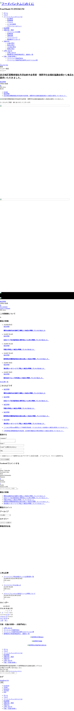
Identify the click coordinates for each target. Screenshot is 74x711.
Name (1, 443)
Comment (3, 438)
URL (1, 451)
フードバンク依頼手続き (11, 630)
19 (1, 616)
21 (4, 616)
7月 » (6, 620)
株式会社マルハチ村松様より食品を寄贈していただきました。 (24, 378)
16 (8, 614)
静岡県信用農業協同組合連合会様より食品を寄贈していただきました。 (27, 359)
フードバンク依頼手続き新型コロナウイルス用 (19, 632)
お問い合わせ (8, 628)
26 (1, 618)
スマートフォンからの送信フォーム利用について (19, 593)
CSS (7, 680)
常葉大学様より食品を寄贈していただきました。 (19, 349)
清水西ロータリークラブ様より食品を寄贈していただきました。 (24, 368)
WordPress (3, 680)
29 (6, 618)
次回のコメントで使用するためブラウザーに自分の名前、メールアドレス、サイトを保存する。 (33, 456)
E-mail (2, 447)
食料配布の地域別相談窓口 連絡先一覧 (17, 633)
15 (6, 614)
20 (3, 616)
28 (4, 618)
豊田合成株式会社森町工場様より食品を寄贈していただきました (24, 330)
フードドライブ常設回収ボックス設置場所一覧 (19, 576)
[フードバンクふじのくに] (17, 3)
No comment (3, 307)
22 (6, 616)
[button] (1, 468)
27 (3, 618)
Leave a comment (5, 308)
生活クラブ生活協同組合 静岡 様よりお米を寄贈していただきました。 (26, 340)
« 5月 (1, 620)
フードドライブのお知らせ (12, 585)
